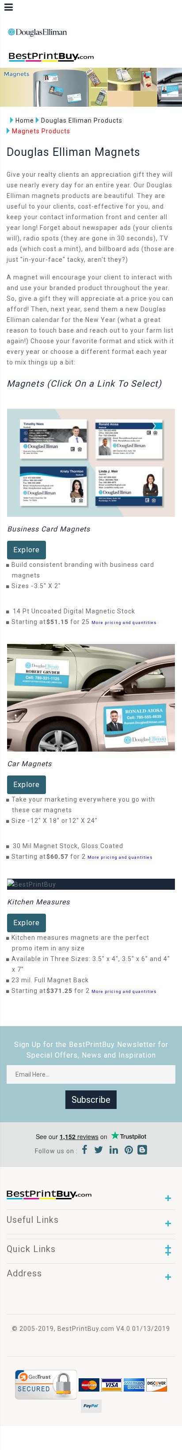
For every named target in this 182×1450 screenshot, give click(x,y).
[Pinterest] (129, 1151)
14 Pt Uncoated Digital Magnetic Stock (74, 611)
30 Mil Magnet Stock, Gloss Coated (68, 845)
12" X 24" (85, 820)
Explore (26, 550)
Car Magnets (29, 764)
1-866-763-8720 (111, 60)
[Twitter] (99, 1151)
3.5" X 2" (50, 585)
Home (24, 120)
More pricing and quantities (124, 622)
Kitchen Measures (38, 902)
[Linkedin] (114, 1151)
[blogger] (142, 1151)
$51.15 (59, 621)
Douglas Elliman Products (81, 120)
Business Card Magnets (48, 529)
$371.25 (61, 990)
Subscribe (91, 1099)
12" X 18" (47, 820)
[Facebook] (85, 1151)
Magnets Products (41, 131)
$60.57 (59, 856)
